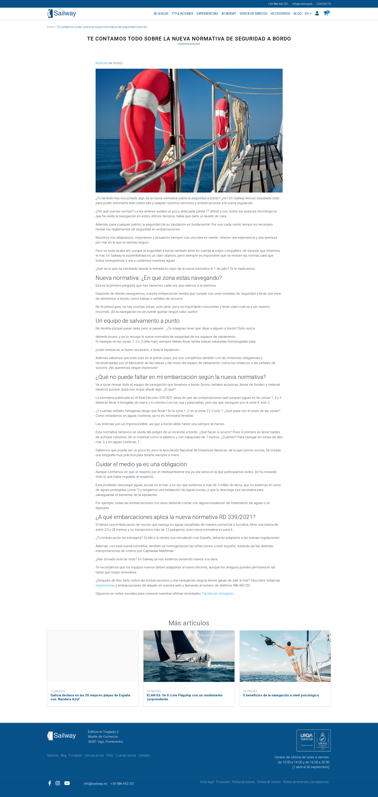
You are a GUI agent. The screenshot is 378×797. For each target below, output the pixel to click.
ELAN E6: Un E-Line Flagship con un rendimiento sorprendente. (184, 697)
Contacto (324, 3)
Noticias (102, 63)
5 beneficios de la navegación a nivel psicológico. (281, 695)
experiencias (105, 585)
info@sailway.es (302, 3)
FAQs (109, 755)
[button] (326, 14)
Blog (63, 755)
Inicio (50, 27)
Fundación (75, 755)
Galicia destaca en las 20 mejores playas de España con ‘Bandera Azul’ (90, 697)
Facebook (209, 594)
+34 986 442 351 (278, 3)
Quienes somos (126, 755)
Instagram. (226, 594)
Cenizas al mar (94, 755)
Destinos (53, 755)
